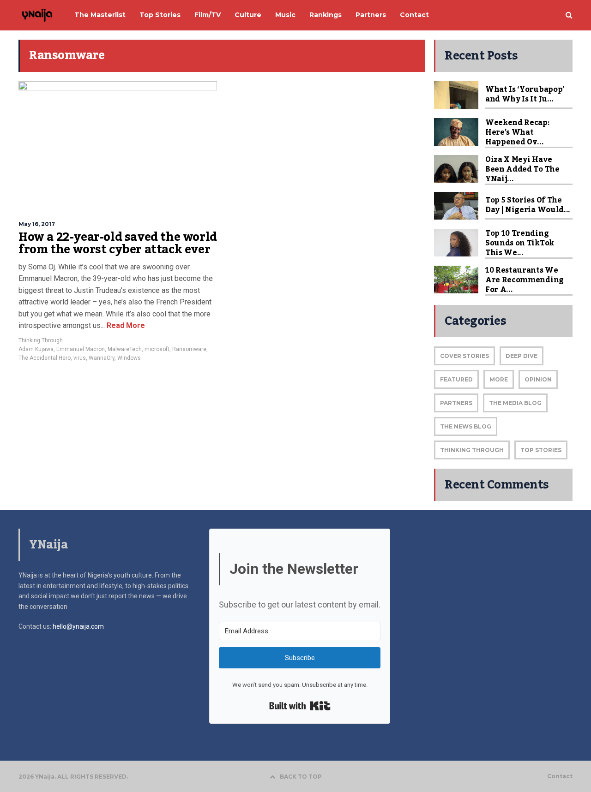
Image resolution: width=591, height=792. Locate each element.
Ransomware (189, 349)
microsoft (157, 349)
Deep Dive (521, 355)
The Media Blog (515, 402)
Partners (456, 402)
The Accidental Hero (44, 358)
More (498, 379)
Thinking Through (40, 340)
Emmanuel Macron (80, 349)
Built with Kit (300, 705)
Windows (129, 358)
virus (79, 358)
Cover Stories (464, 355)
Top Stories (540, 450)
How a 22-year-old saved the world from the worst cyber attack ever (117, 244)
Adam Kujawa (36, 349)
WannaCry (102, 358)
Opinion (538, 379)
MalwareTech (125, 349)
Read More (125, 325)
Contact (560, 776)
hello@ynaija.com (78, 626)
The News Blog (465, 426)
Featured (456, 379)
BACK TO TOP (301, 776)
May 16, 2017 (36, 223)
